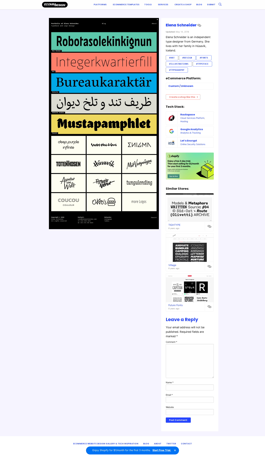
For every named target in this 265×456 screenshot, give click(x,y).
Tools (148, 4)
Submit (211, 4)
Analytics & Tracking (190, 132)
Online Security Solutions (192, 144)
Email (169, 395)
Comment (171, 342)
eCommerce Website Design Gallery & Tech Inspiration (105, 443)
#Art (172, 57)
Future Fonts (175, 305)
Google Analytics (191, 129)
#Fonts (204, 57)
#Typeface (202, 64)
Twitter (171, 443)
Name (169, 382)
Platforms (100, 4)
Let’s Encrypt (188, 140)
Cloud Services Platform (192, 118)
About (157, 443)
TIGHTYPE (174, 224)
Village (172, 265)
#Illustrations (178, 64)
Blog (199, 4)
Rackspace (187, 114)
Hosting (184, 121)
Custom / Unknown (180, 86)
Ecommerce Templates (126, 4)
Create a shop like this (182, 97)
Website (170, 407)
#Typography (176, 70)
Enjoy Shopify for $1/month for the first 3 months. (131, 450)
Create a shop (183, 4)
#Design (187, 57)
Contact (186, 443)
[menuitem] (100, 4)
